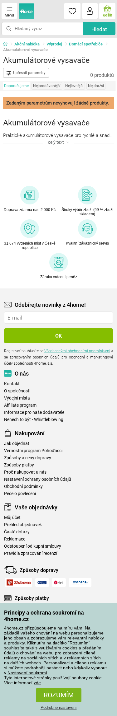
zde (37, 682)
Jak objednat (16, 443)
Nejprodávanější (47, 86)
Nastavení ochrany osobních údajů (37, 479)
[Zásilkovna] (18, 582)
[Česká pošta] (42, 582)
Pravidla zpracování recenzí (30, 553)
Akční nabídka (27, 44)
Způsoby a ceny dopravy (27, 458)
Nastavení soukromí (27, 672)
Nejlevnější (74, 86)
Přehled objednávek (23, 524)
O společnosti (17, 391)
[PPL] (80, 582)
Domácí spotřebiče (86, 44)
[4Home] (7, 44)
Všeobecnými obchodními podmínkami (77, 351)
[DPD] (59, 582)
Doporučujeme (16, 86)
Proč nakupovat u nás (25, 472)
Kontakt (12, 383)
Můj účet (12, 517)
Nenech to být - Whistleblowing (33, 419)
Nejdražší (96, 86)
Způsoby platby (19, 465)
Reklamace (14, 539)
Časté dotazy (17, 532)
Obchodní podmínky (23, 486)
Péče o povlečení (20, 493)
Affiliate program (20, 405)
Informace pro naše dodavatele (34, 412)
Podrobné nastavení (59, 707)
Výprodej (54, 44)
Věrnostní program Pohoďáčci (33, 450)
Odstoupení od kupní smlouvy (32, 546)
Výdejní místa (17, 398)
